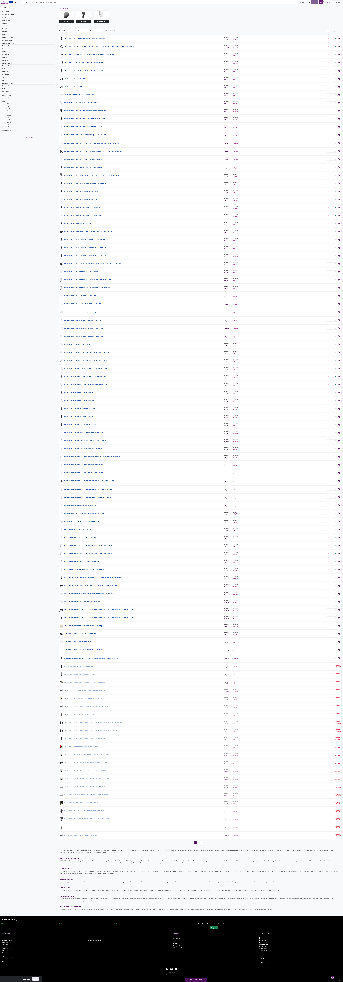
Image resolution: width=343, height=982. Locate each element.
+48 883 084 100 (263, 953)
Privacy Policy (4, 954)
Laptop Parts (5, 34)
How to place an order (7, 948)
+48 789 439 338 (263, 948)
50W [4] (8, 124)
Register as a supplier (6, 938)
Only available (117, 28)
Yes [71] (8, 98)
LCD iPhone (5, 74)
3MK (3, 77)
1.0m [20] (8, 132)
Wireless (66, 21)
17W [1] (8, 108)
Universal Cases (6, 49)
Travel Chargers (101, 21)
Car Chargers (83, 21)
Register (214, 927)
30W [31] (8, 117)
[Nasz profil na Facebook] (167, 969)
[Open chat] (332, 977)
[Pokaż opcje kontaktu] (16, 2)
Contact (3, 961)
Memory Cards (6, 54)
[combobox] (82, 30)
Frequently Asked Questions (94, 940)
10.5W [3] (8, 103)
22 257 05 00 (264, 942)
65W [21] (8, 127)
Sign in (338, 2)
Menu (4, 7)
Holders (4, 69)
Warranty (3, 950)
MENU (26, 2)
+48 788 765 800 (263, 951)
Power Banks (5, 60)
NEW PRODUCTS (6, 20)
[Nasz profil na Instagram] (171, 969)
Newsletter (4, 952)
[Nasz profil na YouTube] (176, 969)
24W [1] (8, 113)
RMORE (4, 89)
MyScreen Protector (7, 86)
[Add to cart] (339, 38)
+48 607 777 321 (262, 946)
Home (60, 6)
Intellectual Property (6, 957)
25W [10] (8, 115)
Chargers (66, 6)
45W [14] (8, 122)
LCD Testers (5, 91)
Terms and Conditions (6, 942)
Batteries (4, 31)
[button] (324, 2)
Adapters (4, 23)
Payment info (4, 946)
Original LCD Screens (8, 14)
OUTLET (4, 17)
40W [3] (8, 120)
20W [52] (8, 110)
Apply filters (29, 137)
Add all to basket (195, 979)
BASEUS (4, 80)
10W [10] (8, 106)
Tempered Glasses (7, 66)
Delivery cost (4, 944)
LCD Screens (5, 11)
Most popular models (6, 940)
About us (3, 959)
